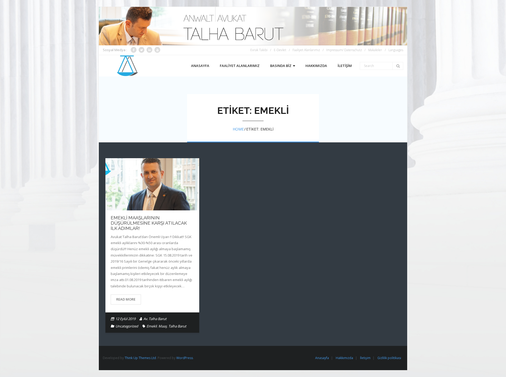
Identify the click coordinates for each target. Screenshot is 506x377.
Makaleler (375, 50)
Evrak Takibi (258, 50)
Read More (125, 299)
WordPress (184, 358)
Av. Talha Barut (155, 318)
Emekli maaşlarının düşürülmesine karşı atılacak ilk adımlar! (149, 223)
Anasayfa (322, 358)
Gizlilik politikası (389, 358)
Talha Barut (177, 326)
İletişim (365, 358)
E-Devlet (280, 50)
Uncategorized (126, 326)
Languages (395, 50)
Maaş (162, 326)
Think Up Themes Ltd (140, 358)
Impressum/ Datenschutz (344, 50)
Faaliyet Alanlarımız (306, 50)
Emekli (152, 326)
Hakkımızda (344, 358)
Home (238, 129)
